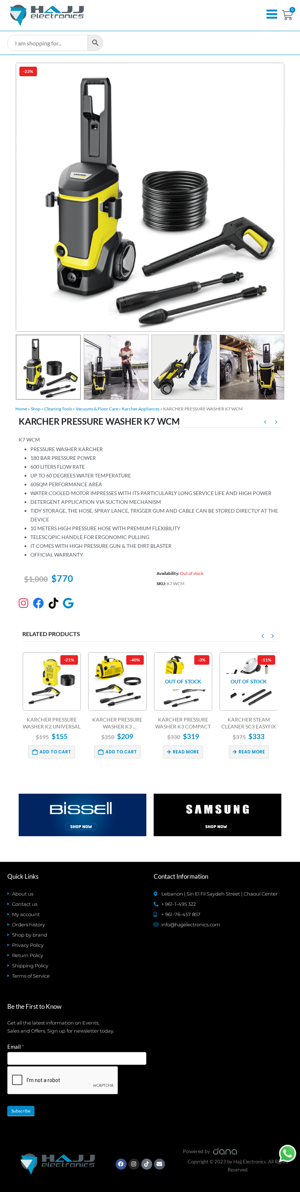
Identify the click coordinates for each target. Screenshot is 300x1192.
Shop (36, 409)
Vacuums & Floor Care (97, 409)
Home (21, 409)
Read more (120, 752)
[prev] (265, 423)
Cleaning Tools (58, 409)
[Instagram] (133, 1164)
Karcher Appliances (141, 409)
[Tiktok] (146, 1164)
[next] (276, 423)
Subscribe (20, 1111)
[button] (24, 197)
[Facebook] (121, 1164)
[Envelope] (159, 1164)
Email (15, 1046)
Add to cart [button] (55, 752)
